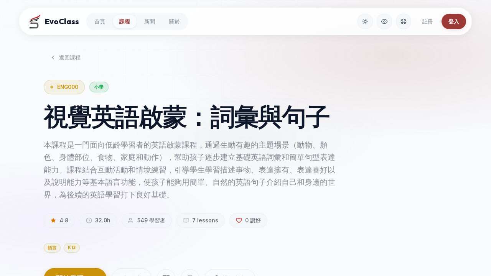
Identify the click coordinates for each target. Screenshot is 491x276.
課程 (124, 21)
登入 (453, 21)
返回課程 (70, 57)
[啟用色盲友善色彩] (384, 21)
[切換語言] (403, 21)
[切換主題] (365, 21)
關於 (174, 21)
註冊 (427, 21)
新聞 (149, 21)
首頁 (99, 21)
